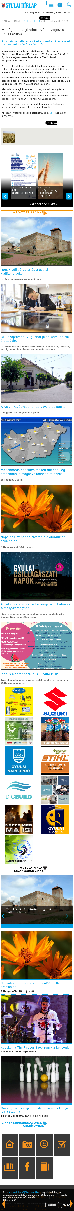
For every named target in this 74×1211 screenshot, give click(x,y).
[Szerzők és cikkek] (44, 1173)
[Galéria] (27, 1150)
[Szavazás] (61, 1150)
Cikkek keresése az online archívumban (23, 1124)
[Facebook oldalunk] (27, 1173)
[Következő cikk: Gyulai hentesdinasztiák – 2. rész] (3, 1204)
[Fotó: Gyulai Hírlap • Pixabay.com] (9, 143)
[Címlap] (9, 1150)
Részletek (52, 1205)
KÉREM (67, 1205)
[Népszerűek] (44, 1150)
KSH (52, 113)
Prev (5, 918)
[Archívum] (9, 1173)
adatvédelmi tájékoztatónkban (24, 1192)
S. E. (27, 21)
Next (69, 918)
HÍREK (36, 21)
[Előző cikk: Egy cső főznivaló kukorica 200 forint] (71, 1204)
